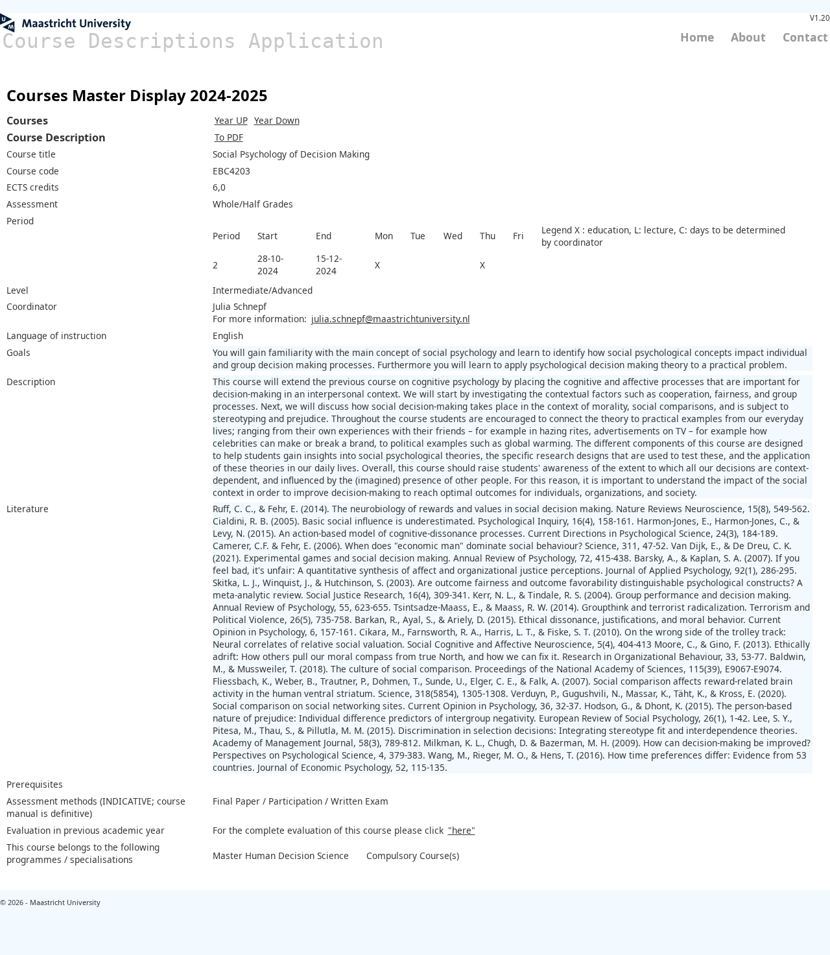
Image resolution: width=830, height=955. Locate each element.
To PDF (229, 137)
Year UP (231, 120)
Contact (805, 37)
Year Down (277, 120)
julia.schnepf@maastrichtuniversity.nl (390, 318)
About (748, 37)
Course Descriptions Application (193, 41)
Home (697, 37)
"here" (461, 830)
